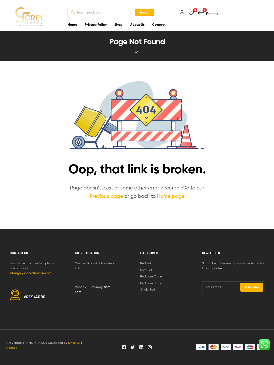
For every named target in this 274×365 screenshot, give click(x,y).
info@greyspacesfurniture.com (30, 273)
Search (144, 12)
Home (72, 24)
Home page (171, 196)
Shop (118, 24)
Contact (158, 24)
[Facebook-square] (124, 347)
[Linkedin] (141, 347)
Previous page (106, 196)
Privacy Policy (96, 24)
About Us (137, 24)
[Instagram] (150, 347)
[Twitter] (133, 347)
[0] (191, 12)
